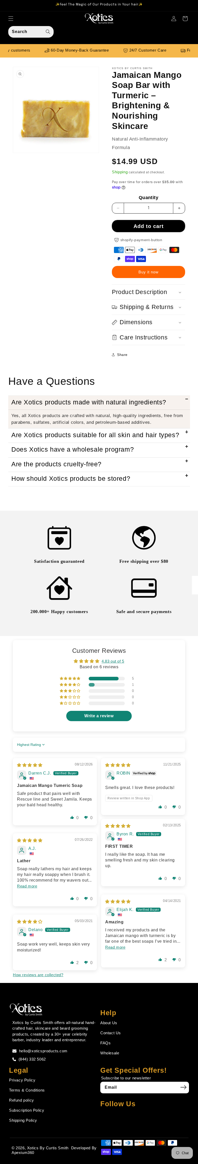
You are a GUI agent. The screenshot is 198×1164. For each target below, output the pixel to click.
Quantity (148, 197)
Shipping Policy (23, 1120)
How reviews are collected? (38, 975)
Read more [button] (27, 886)
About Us (108, 1023)
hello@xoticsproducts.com (43, 1051)
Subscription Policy (26, 1110)
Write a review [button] (98, 716)
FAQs (105, 1043)
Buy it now (148, 272)
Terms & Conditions (27, 1090)
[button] (10, 18)
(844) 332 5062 (32, 1059)
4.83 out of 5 (113, 661)
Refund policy (21, 1100)
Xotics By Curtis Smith (48, 1148)
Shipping (120, 172)
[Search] (48, 31)
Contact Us (110, 1033)
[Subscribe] (183, 1087)
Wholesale (109, 1053)
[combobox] (31, 32)
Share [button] (122, 355)
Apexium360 (23, 1152)
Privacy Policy (22, 1080)
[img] (30, 765)
